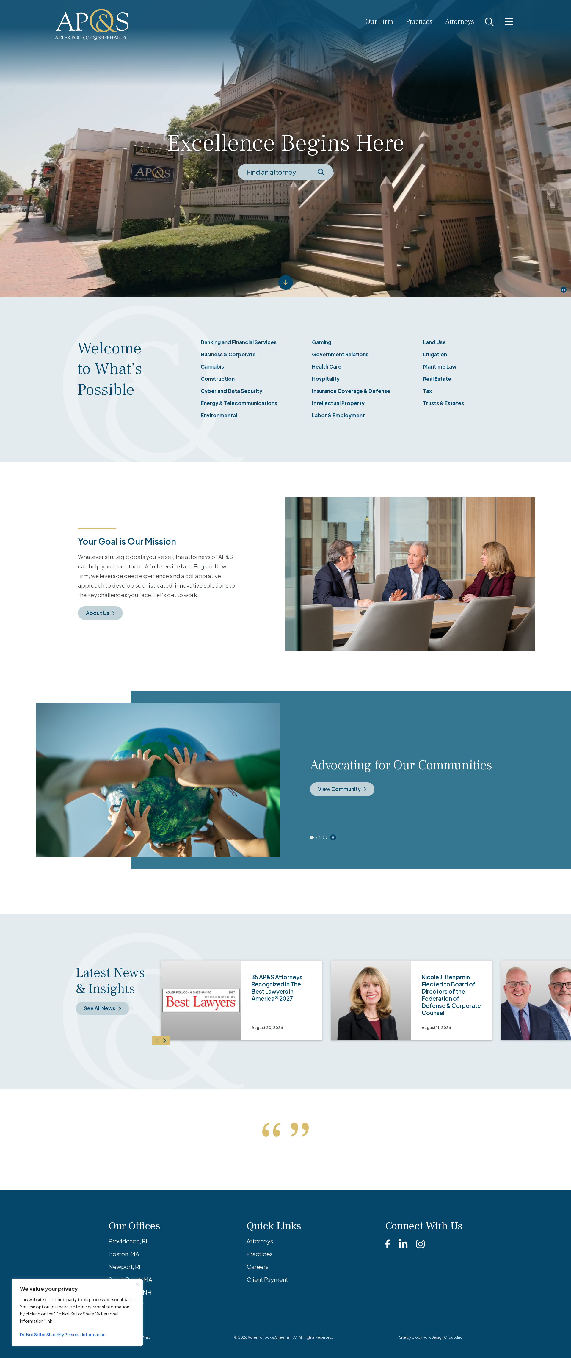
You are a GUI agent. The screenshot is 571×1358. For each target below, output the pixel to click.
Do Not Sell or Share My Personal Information (63, 1334)
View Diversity (336, 789)
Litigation (435, 354)
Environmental (219, 415)
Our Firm (379, 21)
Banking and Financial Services (239, 342)
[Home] (92, 24)
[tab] (312, 837)
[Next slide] (165, 1040)
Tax (427, 391)
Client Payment (267, 1279)
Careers (257, 1266)
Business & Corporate (228, 354)
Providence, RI (128, 1241)
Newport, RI (124, 1266)
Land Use (434, 342)
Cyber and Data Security (231, 391)
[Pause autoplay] (333, 837)
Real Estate (437, 378)
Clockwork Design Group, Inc (437, 1337)
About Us (97, 613)
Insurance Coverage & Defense (351, 391)
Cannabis (212, 366)
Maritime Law (440, 366)
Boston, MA (124, 1253)
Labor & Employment (338, 415)
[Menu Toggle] (509, 21)
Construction (218, 378)
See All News (99, 1008)
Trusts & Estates (443, 403)
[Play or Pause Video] (564, 290)
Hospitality (326, 378)
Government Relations (340, 354)
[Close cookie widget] (137, 1284)
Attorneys (459, 21)
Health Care (326, 366)
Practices (419, 21)
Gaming (321, 342)
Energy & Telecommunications (239, 403)
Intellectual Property (338, 403)
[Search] (489, 22)
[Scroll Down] (285, 282)
